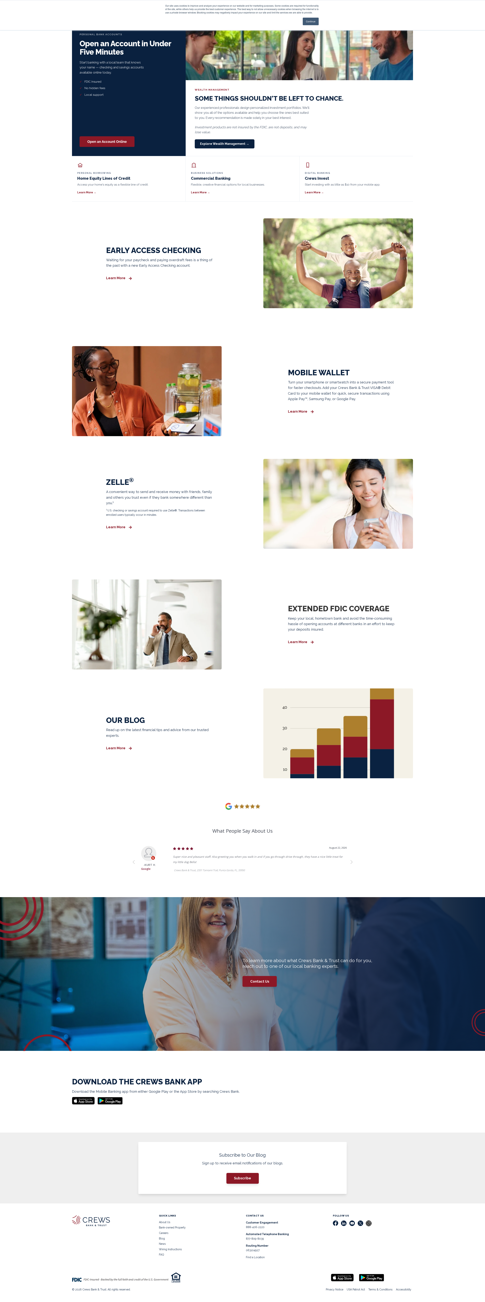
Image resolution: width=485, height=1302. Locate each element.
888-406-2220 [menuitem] (255, 1227)
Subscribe (242, 1178)
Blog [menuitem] (162, 1238)
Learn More (86, 192)
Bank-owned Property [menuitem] (172, 1227)
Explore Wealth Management (224, 144)
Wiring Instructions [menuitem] (170, 1249)
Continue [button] (310, 21)
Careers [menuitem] (163, 1233)
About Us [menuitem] (164, 1222)
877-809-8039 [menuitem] (255, 1238)
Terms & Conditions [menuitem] (380, 1289)
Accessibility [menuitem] (403, 1289)
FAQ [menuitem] (161, 1254)
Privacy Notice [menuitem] (334, 1289)
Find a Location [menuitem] (255, 1257)
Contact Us (259, 981)
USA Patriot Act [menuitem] (356, 1289)
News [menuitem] (162, 1243)
